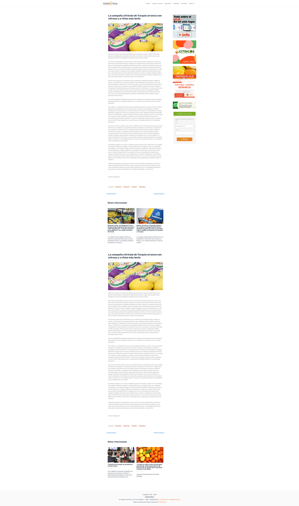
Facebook (118, 187)
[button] (194, 3)
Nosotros (191, 3)
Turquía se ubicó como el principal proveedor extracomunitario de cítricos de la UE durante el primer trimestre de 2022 (149, 467)
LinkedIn (134, 187)
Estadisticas (176, 3)
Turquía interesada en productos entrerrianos (120, 465)
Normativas (184, 3)
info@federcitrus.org (174, 499)
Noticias (148, 3)
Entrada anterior (110, 193)
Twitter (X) (126, 187)
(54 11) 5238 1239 (163, 499)
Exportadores (168, 3)
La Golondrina (162, 502)
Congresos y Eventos (157, 3)
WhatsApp (142, 187)
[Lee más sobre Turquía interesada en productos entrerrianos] (121, 455)
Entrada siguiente (160, 193)
